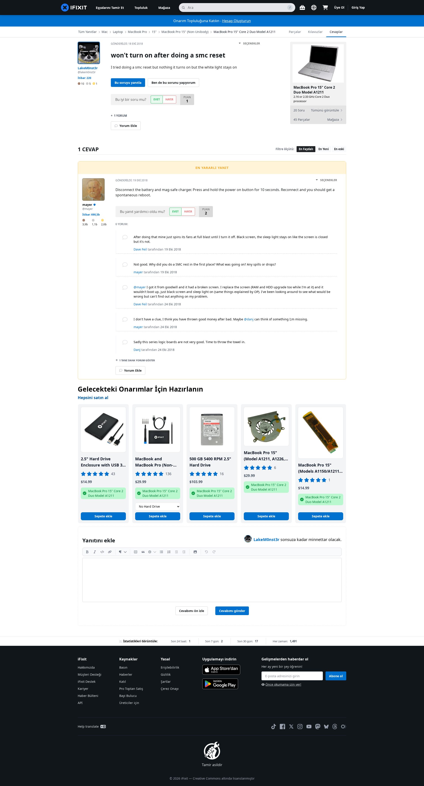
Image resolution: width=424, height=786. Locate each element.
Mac (105, 32)
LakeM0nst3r (267, 539)
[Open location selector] (313, 7)
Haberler (125, 674)
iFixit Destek (86, 681)
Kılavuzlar (315, 32)
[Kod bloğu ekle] (135, 552)
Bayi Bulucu (128, 696)
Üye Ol (339, 7)
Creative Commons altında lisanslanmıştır (224, 778)
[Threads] (334, 726)
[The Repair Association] (343, 726)
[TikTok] (273, 726)
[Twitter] (291, 726)
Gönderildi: (127, 44)
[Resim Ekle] (195, 552)
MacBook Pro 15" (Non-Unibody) (184, 32)
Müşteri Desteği (89, 674)
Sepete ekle (103, 516)
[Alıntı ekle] (143, 552)
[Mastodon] (317, 726)
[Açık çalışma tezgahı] (302, 7)
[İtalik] (94, 552)
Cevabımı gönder (232, 611)
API (80, 703)
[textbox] (212, 580)
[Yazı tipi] (122, 552)
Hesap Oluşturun (236, 20)
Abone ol (336, 676)
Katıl (122, 681)
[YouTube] (309, 726)
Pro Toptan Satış (131, 689)
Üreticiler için (129, 703)
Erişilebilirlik (170, 667)
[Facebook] (282, 726)
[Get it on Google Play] (220, 684)
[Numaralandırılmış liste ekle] (168, 552)
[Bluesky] (326, 726)
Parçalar (295, 32)
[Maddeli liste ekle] (161, 552)
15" (154, 32)
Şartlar (166, 681)
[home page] (74, 7)
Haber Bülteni (88, 696)
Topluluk (141, 8)
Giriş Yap (358, 7)
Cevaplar (336, 32)
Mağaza (164, 8)
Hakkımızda (86, 667)
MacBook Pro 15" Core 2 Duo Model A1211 (245, 32)
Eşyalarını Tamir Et (110, 8)
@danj (249, 319)
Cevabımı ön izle (191, 611)
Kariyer (83, 689)
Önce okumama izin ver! (283, 684)
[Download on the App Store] (221, 669)
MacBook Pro (137, 32)
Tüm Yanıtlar (87, 32)
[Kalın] (87, 552)
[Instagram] (300, 726)
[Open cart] (325, 7)
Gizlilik (165, 674)
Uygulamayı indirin (219, 659)
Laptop (118, 32)
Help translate (88, 726)
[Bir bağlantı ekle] (109, 552)
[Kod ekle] (102, 552)
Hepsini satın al (93, 397)
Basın (123, 667)
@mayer (140, 287)
